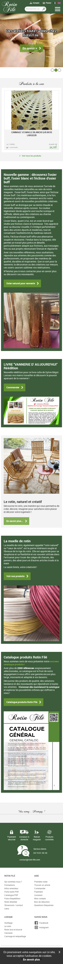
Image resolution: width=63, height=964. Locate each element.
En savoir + (30, 48)
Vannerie (8, 933)
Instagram (43, 927)
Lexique (8, 917)
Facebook (43, 922)
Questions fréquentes (43, 905)
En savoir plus (31, 959)
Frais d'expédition (12, 898)
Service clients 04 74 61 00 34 (40, 851)
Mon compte (40, 898)
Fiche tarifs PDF (11, 891)
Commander (12, 387)
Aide (36, 875)
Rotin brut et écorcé (13, 929)
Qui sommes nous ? (13, 881)
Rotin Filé (9, 875)
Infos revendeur (11, 888)
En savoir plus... (14, 521)
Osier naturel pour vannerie (20, 283)
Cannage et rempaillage (15, 936)
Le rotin (7, 926)
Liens (6, 908)
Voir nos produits (15, 576)
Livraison (38, 895)
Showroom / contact (13, 905)
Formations (9, 885)
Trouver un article (42, 885)
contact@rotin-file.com (29, 859)
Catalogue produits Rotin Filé (21, 702)
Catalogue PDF (11, 895)
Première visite (40, 881)
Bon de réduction (42, 901)
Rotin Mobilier (10, 901)
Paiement (38, 891)
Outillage (8, 922)
